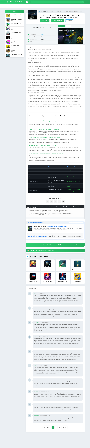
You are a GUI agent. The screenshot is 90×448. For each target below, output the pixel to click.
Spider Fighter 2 (31, 80)
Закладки (70, 20)
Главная (7, 5)
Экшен (42, 34)
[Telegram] (47, 201)
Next (64, 427)
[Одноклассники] (55, 201)
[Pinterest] (63, 201)
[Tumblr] (59, 201)
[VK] (51, 201)
